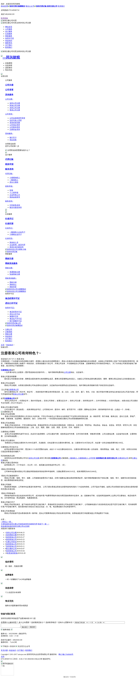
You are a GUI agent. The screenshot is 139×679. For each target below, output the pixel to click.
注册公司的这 (11, 542)
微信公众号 (30, 6)
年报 (11, 190)
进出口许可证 (11, 303)
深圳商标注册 (11, 535)
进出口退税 (14, 182)
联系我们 (61, 6)
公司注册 (9, 85)
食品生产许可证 (16, 318)
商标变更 (13, 287)
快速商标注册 (15, 274)
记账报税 (8, 332)
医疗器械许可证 (16, 321)
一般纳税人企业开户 (17, 232)
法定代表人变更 (16, 120)
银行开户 (13, 137)
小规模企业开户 (16, 234)
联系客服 (4, 18)
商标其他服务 (11, 263)
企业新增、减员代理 (17, 245)
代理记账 (9, 159)
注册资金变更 (15, 129)
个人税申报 (14, 192)
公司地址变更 (15, 125)
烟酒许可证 (14, 316)
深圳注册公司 (112, 458)
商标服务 (8, 36)
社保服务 (8, 34)
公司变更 (9, 90)
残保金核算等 (15, 197)
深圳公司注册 (15, 103)
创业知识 (8, 40)
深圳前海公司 (11, 537)
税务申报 (9, 164)
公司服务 (8, 29)
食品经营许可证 (12, 298)
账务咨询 (9, 169)
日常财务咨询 (15, 205)
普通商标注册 (15, 272)
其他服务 (9, 94)
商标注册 (9, 258)
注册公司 (8, 329)
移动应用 (4, 6)
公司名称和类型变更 (17, 118)
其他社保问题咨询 (16, 247)
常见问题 (4, 650)
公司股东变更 (15, 127)
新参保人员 (14, 242)
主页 (2, 345)
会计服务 (8, 31)
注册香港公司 (6, 370)
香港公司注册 (15, 110)
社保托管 (9, 223)
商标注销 (13, 282)
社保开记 (9, 218)
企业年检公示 (15, 195)
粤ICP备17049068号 (65, 654)
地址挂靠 (13, 140)
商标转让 (13, 284)
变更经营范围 (15, 123)
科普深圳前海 (12, 553)
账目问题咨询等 (16, 207)
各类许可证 (9, 38)
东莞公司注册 (15, 108)
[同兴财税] (69, 57)
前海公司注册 (15, 105)
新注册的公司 (11, 548)
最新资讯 (8, 43)
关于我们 (8, 45)
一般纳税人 (14, 180)
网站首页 (8, 27)
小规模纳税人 (15, 178)
